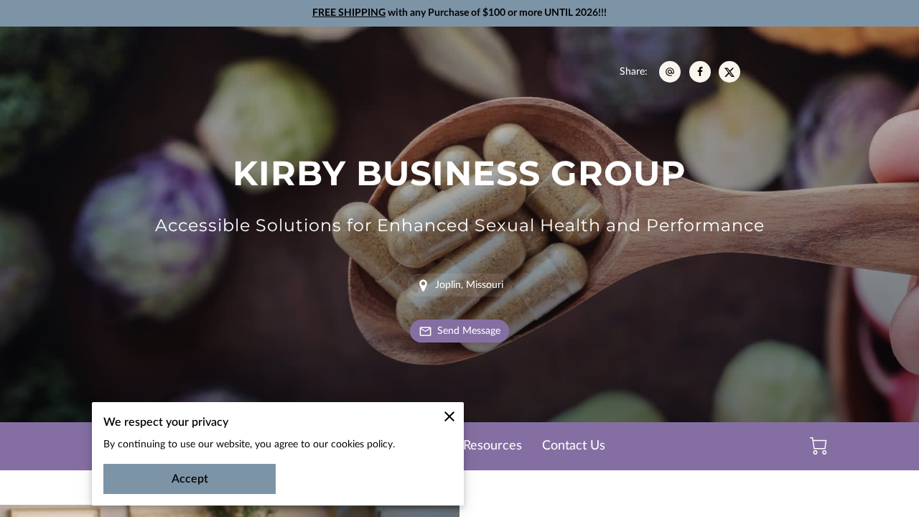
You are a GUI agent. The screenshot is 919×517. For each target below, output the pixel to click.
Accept (190, 479)
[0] (818, 446)
